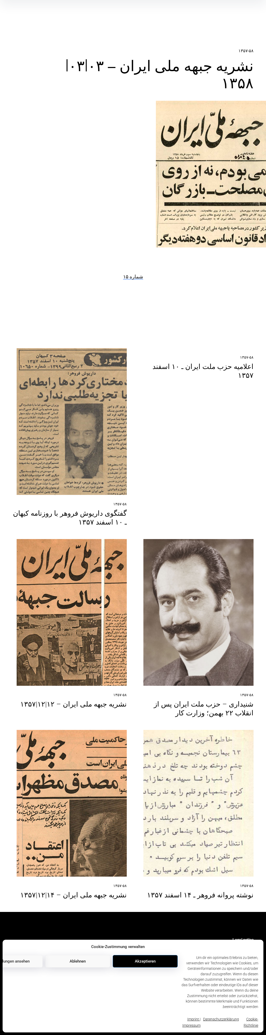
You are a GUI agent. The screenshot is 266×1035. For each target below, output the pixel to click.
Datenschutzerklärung (221, 1019)
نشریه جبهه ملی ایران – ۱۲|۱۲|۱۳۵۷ (73, 704)
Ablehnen (78, 961)
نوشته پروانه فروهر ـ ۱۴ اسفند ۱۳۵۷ (200, 895)
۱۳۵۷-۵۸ (246, 50)
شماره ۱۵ (133, 276)
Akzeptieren (145, 961)
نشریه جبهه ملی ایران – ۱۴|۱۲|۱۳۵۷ (73, 895)
